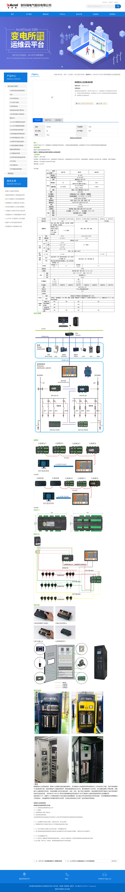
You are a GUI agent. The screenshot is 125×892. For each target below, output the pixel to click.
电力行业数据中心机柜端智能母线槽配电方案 (15, 199)
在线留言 (110, 2)
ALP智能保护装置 (15, 153)
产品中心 (62, 14)
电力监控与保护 (13, 86)
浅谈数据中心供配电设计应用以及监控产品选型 (15, 203)
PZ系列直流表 (14, 106)
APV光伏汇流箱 (14, 102)
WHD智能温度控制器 (16, 169)
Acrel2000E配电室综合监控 (17, 122)
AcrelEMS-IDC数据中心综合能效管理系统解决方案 (15, 218)
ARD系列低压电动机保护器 (17, 157)
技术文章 (79, 14)
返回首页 (105, 2)
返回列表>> (115, 861)
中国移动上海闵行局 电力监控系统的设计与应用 (15, 210)
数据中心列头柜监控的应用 (13, 222)
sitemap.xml (92, 886)
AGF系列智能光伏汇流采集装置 (18, 137)
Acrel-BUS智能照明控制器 (17, 126)
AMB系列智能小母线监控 (17, 114)
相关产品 (48, 120)
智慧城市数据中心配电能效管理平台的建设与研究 (15, 195)
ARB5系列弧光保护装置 (16, 130)
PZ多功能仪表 (14, 165)
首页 (12, 14)
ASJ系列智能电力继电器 (16, 145)
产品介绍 (37, 120)
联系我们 (116, 2)
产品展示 (70, 74)
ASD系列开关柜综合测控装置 (18, 141)
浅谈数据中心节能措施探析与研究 (15, 214)
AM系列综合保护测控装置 (17, 90)
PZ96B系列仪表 (14, 98)
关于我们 (29, 14)
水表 (11, 94)
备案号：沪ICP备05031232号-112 (79, 886)
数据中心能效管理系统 (12, 191)
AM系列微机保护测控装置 (17, 133)
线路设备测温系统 (15, 149)
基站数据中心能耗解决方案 (13, 226)
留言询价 (58, 120)
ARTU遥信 (13, 161)
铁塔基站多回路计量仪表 (17, 110)
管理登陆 (66, 886)
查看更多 (11, 173)
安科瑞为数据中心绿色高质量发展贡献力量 (15, 207)
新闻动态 (46, 14)
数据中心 (12, 118)
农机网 (61, 886)
